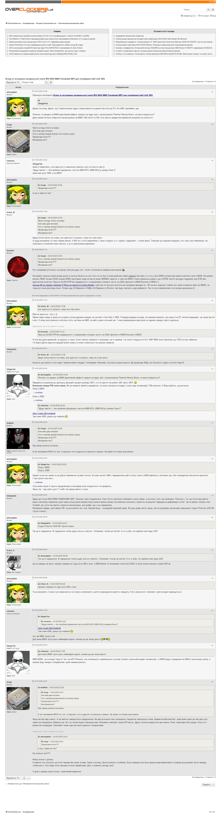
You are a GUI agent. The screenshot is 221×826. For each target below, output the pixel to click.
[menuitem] (213, 16)
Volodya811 (11, 349)
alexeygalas (12, 92)
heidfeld (10, 423)
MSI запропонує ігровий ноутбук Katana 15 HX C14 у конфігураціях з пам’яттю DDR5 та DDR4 (49, 36)
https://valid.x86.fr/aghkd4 (44, 413)
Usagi (9, 125)
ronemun (10, 161)
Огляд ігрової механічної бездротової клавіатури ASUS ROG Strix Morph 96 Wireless (151, 39)
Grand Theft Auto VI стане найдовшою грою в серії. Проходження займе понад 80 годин (46, 45)
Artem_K (10, 550)
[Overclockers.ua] (29, 10)
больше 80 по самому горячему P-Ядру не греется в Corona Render (63, 285)
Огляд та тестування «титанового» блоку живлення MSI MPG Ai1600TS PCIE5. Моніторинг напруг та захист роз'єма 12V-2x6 (165, 54)
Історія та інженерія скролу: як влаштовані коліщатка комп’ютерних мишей (148, 51)
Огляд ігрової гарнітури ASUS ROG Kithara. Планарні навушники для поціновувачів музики (154, 45)
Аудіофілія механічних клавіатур (130, 36)
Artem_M (11, 212)
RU (214, 2)
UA (210, 2)
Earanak (10, 251)
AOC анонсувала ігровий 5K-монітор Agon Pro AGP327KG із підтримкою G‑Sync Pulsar (46, 48)
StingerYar (11, 369)
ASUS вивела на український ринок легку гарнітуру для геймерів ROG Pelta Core (43, 54)
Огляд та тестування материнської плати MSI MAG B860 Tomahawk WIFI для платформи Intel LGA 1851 (55, 79)
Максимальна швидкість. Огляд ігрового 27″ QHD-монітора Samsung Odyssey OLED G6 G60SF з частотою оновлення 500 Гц (165, 42)
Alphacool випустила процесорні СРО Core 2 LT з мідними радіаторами (39, 42)
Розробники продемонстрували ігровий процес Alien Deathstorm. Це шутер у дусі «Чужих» (47, 51)
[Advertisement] (110, 67)
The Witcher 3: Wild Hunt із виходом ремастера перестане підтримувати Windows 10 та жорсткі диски (52, 39)
